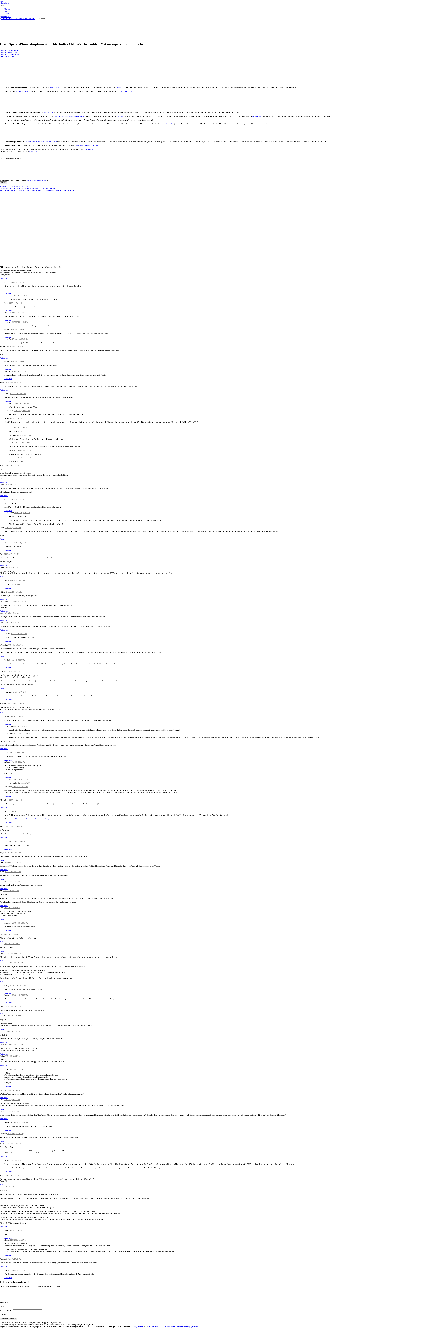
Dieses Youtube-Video (24, 91)
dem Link (119, 116)
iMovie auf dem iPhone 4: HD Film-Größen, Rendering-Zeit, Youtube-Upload (27, 188)
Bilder (2, 190)
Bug (6, 190)
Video (65, 190)
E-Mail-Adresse (6, 1310)
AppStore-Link (54, 87)
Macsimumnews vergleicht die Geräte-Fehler (41, 142)
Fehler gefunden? (35, 151)
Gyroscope (119, 87)
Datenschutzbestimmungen (36, 180)
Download (12, 190)
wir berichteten (257, 116)
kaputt (40, 190)
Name (3, 1306)
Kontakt (7, 9)
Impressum (138, 1327)
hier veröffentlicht (166, 124)
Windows (70, 190)
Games (18, 190)
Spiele (60, 190)
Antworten (4, 278)
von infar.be (48, 112)
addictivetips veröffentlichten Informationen (69, 116)
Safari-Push (166, 1327)
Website (3, 1315)
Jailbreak (34, 190)
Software (54, 190)
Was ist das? (89, 149)
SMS (49, 190)
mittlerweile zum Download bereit (87, 145)
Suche (6, 13)
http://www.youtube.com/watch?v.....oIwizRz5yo (32, 819)
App (6, 11)
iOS (22, 190)
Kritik (45, 190)
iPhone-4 (28, 190)
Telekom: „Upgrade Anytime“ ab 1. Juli (14, 186)
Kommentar (5, 1302)
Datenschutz (153, 1327)
